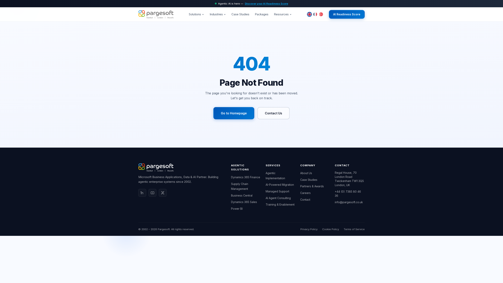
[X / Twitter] (163, 193)
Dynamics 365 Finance (245, 177)
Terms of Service (354, 229)
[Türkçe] (321, 14)
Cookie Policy (330, 229)
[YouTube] (152, 193)
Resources (281, 14)
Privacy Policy (309, 229)
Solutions (195, 14)
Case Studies (240, 14)
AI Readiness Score (346, 14)
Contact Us (273, 113)
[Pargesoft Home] (156, 14)
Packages (261, 14)
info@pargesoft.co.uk (349, 202)
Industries (216, 14)
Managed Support (277, 191)
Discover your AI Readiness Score (266, 3)
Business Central (241, 195)
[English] (309, 14)
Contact (305, 199)
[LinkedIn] (142, 193)
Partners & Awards (312, 186)
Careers (305, 193)
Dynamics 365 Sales (244, 202)
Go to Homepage (234, 113)
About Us (306, 173)
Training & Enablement (280, 204)
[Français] (315, 14)
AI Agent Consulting (278, 198)
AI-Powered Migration (280, 184)
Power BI (237, 208)
